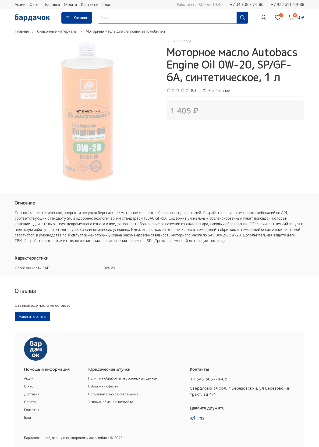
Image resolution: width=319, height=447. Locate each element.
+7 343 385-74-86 (246, 4)
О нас (34, 4)
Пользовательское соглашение (113, 394)
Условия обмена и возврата (110, 402)
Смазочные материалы (57, 31)
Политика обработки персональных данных (122, 378)
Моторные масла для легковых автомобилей (125, 31)
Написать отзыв (32, 316)
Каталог (81, 17)
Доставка (51, 4)
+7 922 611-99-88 (287, 4)
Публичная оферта (103, 386)
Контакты (89, 4)
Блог (106, 4)
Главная (22, 31)
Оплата (70, 4)
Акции (20, 4)
